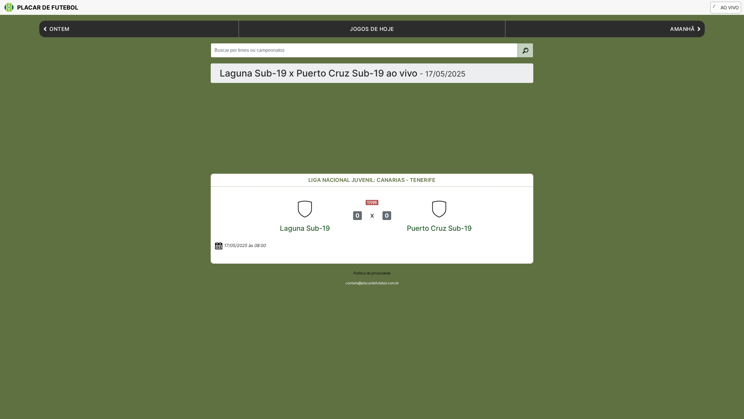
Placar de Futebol (47, 7)
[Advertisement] (372, 128)
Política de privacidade (372, 273)
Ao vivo (729, 7)
